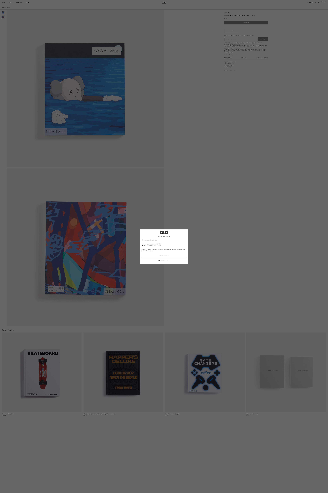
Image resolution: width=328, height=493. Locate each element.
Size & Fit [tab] (243, 58)
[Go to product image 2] (3, 17)
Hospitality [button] (311, 2)
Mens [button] (11, 2)
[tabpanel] (246, 66)
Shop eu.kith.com (163, 255)
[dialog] (164, 246)
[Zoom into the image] (85, 88)
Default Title (231, 31)
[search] (322, 2)
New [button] (3, 2)
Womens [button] (19, 2)
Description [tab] (227, 58)
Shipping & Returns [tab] (262, 58)
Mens (8, 7)
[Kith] (164, 3)
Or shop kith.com (163, 260)
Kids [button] (27, 2)
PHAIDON (226, 12)
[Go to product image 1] (3, 12)
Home (3, 7)
